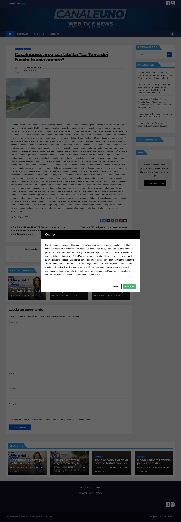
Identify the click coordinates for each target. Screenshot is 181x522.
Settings (115, 286)
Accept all (129, 286)
